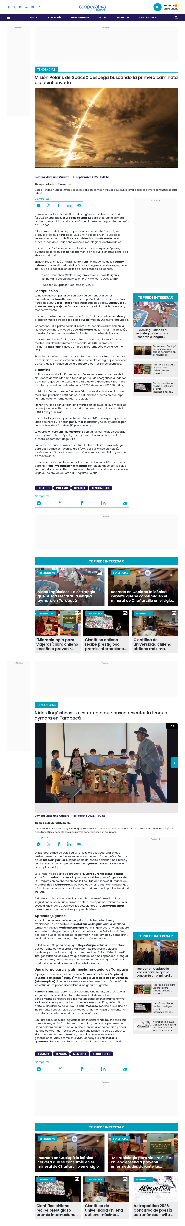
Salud (102, 17)
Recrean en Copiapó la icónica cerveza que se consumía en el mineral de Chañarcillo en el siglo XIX (164, 350)
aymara (43, 1054)
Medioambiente (80, 17)
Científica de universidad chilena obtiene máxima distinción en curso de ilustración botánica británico (155, 644)
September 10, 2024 (82, 285)
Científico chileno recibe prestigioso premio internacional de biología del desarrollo (163, 387)
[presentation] (38, 762)
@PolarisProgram (75, 275)
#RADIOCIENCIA (148, 17)
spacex (79, 488)
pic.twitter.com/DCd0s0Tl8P (100, 278)
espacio (43, 488)
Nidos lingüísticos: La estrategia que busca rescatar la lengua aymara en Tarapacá (152, 333)
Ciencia (32, 17)
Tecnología (54, 17)
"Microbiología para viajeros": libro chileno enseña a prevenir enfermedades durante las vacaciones (164, 369)
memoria (79, 1054)
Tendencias (122, 17)
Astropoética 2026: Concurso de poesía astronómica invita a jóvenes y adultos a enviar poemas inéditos (164, 1026)
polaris (62, 488)
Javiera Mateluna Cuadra (52, 177)
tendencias (100, 488)
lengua (61, 1054)
